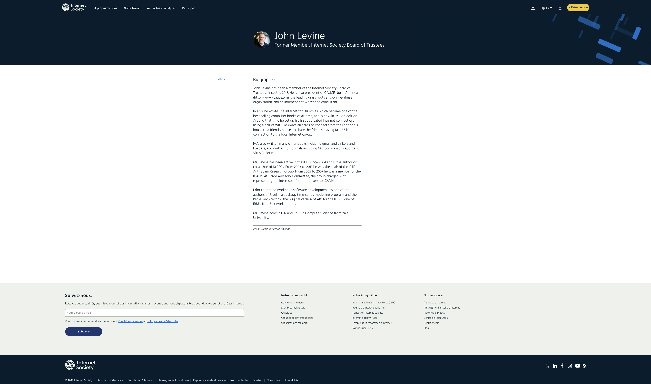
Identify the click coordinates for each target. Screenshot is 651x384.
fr (547, 8)
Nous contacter (239, 380)
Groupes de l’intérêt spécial (297, 318)
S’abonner (84, 332)
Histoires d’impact (434, 313)
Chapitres (286, 313)
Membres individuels (293, 308)
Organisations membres (295, 323)
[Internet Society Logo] (80, 365)
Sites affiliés (291, 380)
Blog (426, 328)
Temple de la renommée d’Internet (372, 323)
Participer (188, 8)
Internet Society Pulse (365, 318)
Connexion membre (292, 303)
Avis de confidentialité (110, 380)
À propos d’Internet (435, 303)
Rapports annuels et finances (209, 380)
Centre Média (431, 323)
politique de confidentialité (162, 321)
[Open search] (560, 8)
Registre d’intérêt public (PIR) (369, 308)
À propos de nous (105, 8)
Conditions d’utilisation (140, 380)
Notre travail (132, 8)
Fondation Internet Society (367, 313)
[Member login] (533, 8)
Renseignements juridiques (174, 380)
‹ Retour (222, 79)
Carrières (257, 380)
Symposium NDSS (362, 328)
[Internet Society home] (74, 7)
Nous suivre (273, 380)
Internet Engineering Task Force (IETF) (373, 303)
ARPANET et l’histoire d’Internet (442, 308)
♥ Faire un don (578, 7)
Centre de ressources (436, 318)
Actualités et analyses (161, 8)
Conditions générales (130, 321)
